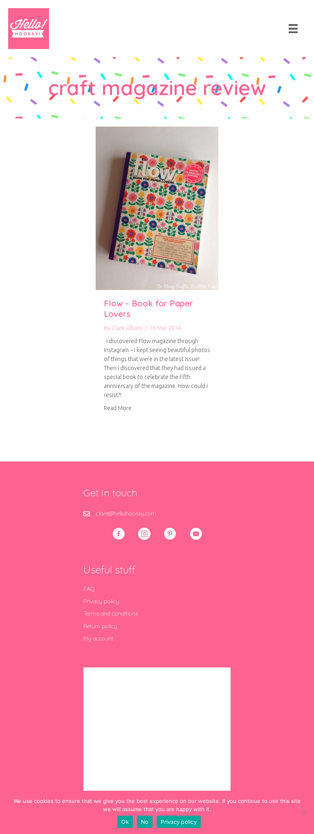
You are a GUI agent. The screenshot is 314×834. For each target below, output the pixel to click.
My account (98, 638)
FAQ (89, 589)
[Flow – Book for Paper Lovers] (157, 208)
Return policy (100, 626)
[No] (304, 812)
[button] (118, 534)
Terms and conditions (110, 613)
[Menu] (293, 28)
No (145, 821)
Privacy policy (101, 601)
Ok (125, 821)
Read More (118, 407)
